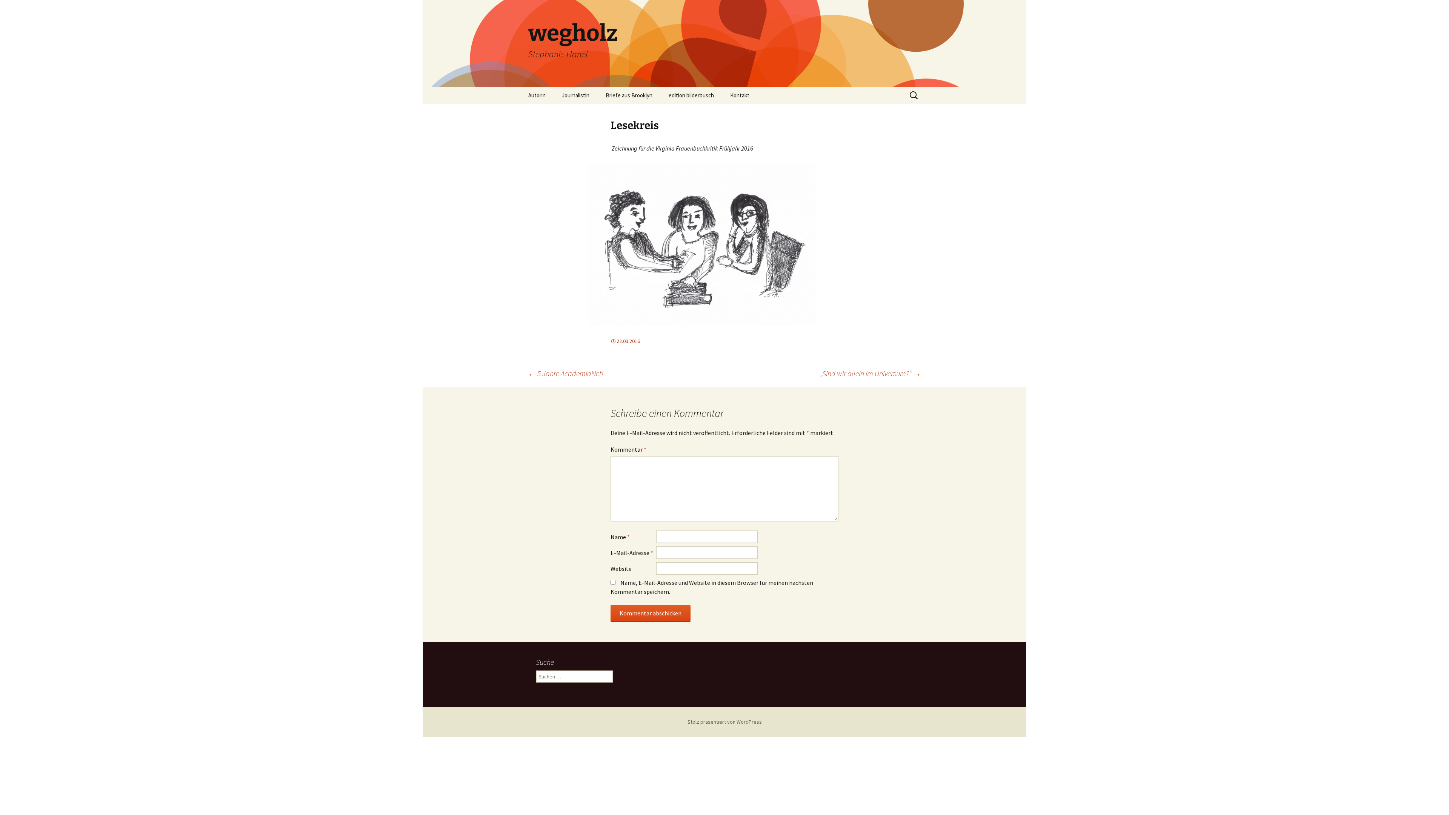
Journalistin (575, 95)
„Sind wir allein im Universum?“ (870, 373)
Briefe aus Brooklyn (629, 95)
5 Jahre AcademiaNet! (565, 373)
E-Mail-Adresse (632, 553)
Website (621, 568)
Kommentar (628, 449)
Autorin (537, 95)
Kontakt (739, 95)
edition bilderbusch (691, 95)
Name (620, 537)
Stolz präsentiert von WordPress (725, 721)
